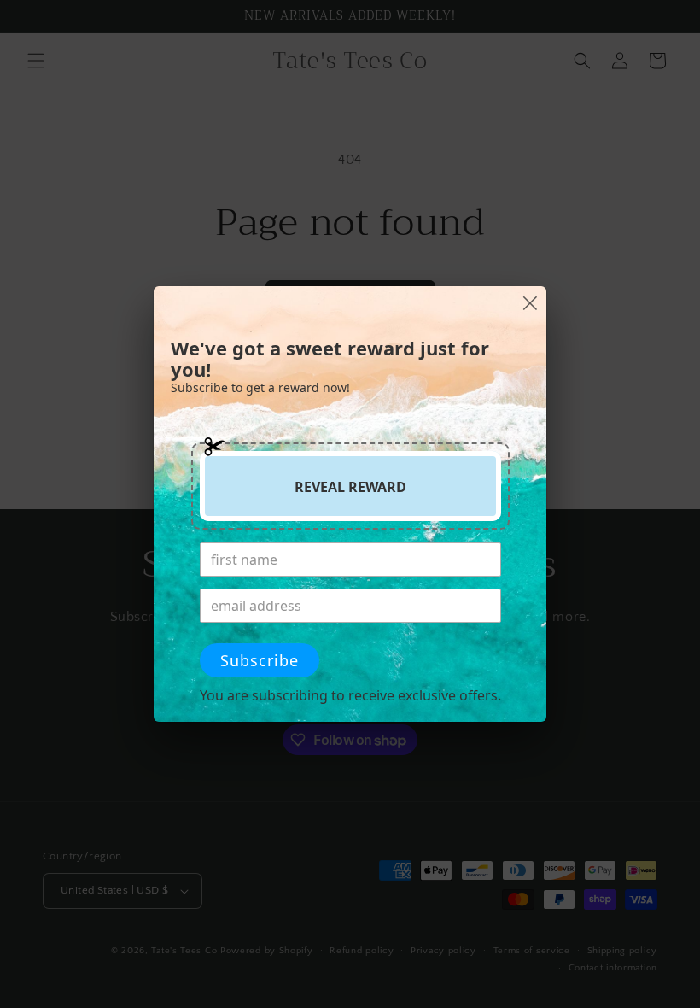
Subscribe (259, 660)
